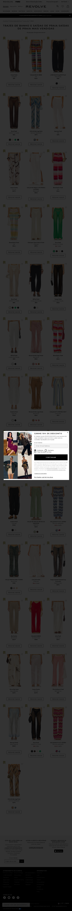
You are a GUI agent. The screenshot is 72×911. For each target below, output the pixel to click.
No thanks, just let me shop (43, 477)
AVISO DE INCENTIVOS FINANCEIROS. (56, 470)
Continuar (51, 457)
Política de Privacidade (52, 468)
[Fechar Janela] (67, 432)
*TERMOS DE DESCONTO (40, 473)
